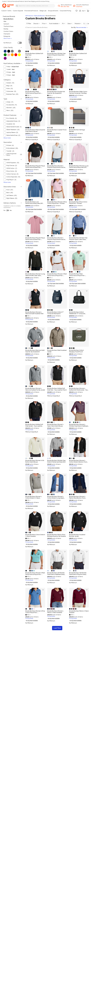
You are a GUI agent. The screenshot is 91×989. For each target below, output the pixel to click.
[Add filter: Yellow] (19, 54)
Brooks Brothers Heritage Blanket (77, 130)
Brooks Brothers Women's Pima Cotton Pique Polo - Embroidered (35, 612)
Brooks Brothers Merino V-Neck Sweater (79, 611)
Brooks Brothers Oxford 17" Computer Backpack (55, 312)
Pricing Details (29, 61)
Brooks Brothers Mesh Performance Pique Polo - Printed (77, 275)
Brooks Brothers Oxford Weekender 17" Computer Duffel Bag (77, 313)
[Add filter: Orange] (12, 54)
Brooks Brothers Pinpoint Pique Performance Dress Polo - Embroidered (35, 239)
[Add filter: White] (15, 51)
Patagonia (7, 36)
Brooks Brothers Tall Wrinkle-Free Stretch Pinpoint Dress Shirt (78, 574)
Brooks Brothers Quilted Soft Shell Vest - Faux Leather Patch (57, 389)
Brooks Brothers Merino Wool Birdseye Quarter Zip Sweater (56, 535)
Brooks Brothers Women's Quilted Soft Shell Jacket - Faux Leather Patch (78, 390)
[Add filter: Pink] (8, 54)
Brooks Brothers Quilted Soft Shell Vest (34, 54)
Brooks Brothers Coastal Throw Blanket (57, 130)
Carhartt (6, 24)
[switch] (20, 42)
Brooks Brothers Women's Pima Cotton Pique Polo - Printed (57, 202)
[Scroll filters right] (86, 23)
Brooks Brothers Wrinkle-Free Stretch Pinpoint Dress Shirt (56, 54)
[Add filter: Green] (5, 54)
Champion (7, 34)
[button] (82, 6)
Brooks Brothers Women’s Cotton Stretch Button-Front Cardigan (78, 462)
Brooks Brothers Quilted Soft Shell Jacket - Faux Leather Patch (34, 426)
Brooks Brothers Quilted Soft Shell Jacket (78, 54)
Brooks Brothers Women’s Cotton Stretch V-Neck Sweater (33, 498)
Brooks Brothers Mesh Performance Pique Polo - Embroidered (33, 93)
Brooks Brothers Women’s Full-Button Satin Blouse (34, 461)
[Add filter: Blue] (5, 51)
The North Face (8, 26)
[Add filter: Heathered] (19, 51)
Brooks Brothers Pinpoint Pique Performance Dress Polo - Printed (35, 167)
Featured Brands (39, 15)
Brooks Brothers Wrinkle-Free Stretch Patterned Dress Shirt (56, 461)
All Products (29, 15)
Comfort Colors (8, 31)
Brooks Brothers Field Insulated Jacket (57, 351)
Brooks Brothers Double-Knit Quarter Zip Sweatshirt (56, 92)
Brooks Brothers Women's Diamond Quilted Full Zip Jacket (35, 389)
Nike (5, 21)
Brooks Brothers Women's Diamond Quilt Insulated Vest (34, 312)
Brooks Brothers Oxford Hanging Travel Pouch (76, 351)
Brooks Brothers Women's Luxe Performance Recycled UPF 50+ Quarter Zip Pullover (78, 167)
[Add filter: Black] (8, 51)
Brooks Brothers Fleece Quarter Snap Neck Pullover (35, 130)
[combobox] (35, 6)
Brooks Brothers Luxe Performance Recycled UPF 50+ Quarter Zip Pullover (34, 203)
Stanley (6, 29)
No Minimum (7, 43)
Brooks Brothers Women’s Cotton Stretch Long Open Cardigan (55, 498)
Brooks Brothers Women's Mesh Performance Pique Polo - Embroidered (35, 574)
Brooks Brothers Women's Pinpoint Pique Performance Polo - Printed (56, 167)
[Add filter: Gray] (12, 51)
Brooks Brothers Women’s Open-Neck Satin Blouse (55, 425)
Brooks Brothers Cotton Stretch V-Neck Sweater (35, 535)
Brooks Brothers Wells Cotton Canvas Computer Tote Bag (78, 92)
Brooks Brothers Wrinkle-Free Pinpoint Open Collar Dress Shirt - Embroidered (78, 239)
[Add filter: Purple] (5, 58)
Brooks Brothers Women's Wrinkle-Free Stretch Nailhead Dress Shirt (78, 426)
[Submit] (17, 6)
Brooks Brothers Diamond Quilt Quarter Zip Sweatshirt (35, 351)
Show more (7, 38)
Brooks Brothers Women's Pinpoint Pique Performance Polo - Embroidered (56, 239)
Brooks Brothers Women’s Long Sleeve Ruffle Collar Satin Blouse (35, 275)
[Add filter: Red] (15, 54)
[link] (8, 6)
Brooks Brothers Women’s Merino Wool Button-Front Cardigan (77, 498)
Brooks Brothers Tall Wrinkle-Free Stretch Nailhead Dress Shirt (56, 574)
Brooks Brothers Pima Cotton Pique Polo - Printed (78, 202)
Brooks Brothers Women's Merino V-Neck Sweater (55, 611)
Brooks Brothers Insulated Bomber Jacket (77, 535)
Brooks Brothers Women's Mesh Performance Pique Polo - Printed (57, 275)
